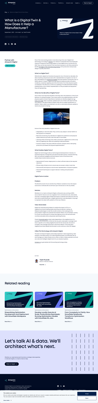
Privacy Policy (82, 390)
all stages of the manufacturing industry (49, 66)
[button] (38, 3)
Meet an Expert (88, 3)
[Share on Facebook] (12, 44)
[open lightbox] (56, 116)
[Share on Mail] (15, 44)
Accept (87, 393)
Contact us (38, 242)
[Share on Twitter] (9, 44)
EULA (75, 390)
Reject (86, 398)
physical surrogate (52, 79)
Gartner (51, 61)
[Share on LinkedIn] (5, 44)
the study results (43, 219)
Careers (59, 390)
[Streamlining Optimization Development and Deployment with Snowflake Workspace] (19, 300)
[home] (10, 3)
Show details (6, 400)
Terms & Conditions (67, 390)
